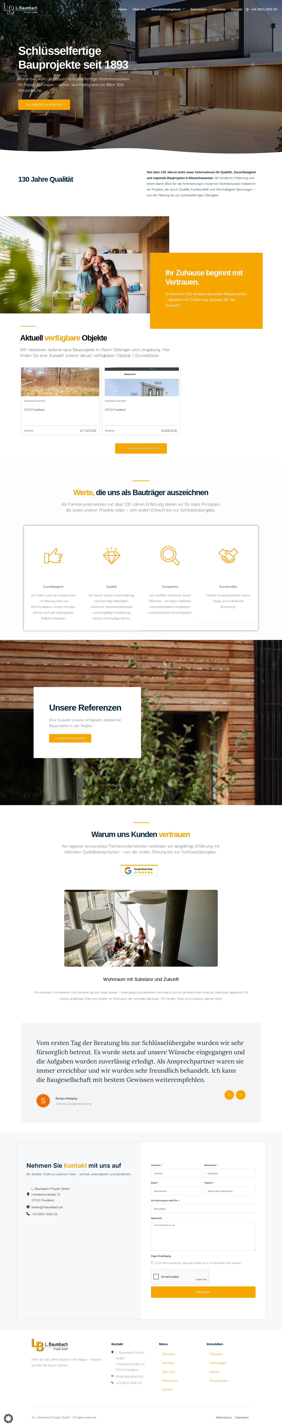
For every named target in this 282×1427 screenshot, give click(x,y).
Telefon (208, 1173)
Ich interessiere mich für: (164, 1191)
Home (122, 9)
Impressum (242, 1407)
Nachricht (156, 1209)
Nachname (210, 1156)
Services (219, 9)
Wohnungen (218, 1353)
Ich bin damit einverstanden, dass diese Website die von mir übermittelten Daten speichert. (197, 1253)
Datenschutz (224, 1407)
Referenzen (198, 9)
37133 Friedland (34, 409)
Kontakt (236, 9)
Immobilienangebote (166, 9)
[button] (8, 1418)
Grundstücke (218, 1371)
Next (241, 1086)
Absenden (203, 1282)
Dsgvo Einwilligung (161, 1246)
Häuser (214, 1362)
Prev (229, 1086)
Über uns (139, 9)
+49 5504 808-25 (263, 9)
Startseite (168, 1344)
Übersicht (216, 1344)
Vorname (156, 1156)
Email (154, 1173)
